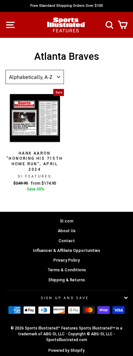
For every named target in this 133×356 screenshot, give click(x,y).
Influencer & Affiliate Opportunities (66, 250)
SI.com (66, 221)
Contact (66, 240)
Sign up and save (65, 298)
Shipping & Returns (66, 279)
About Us (67, 230)
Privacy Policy (66, 260)
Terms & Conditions (66, 269)
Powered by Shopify (66, 350)
